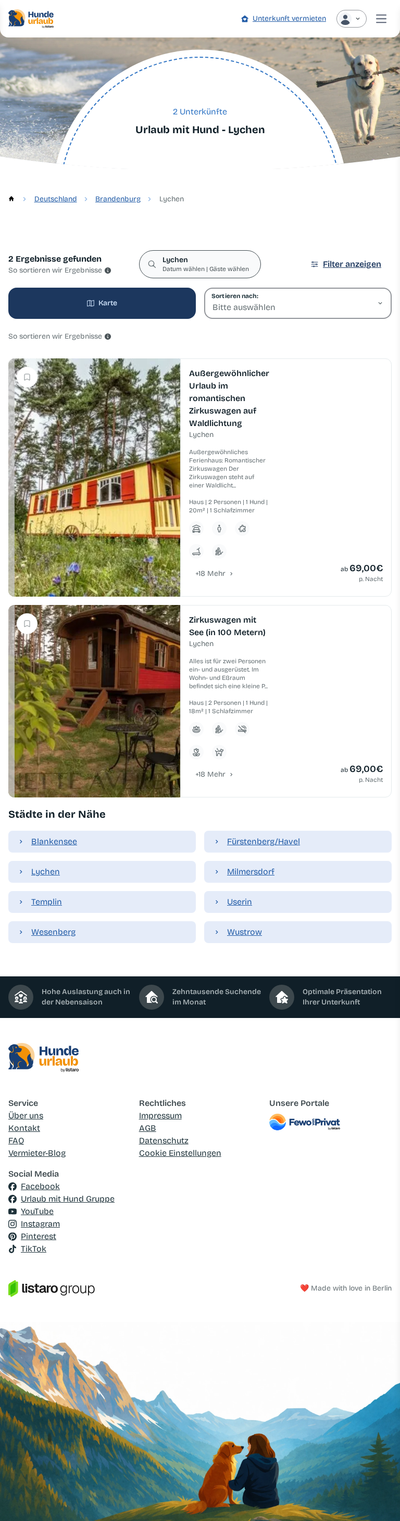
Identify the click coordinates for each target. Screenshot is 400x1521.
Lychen (45, 871)
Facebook (40, 1186)
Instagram (40, 1224)
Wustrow (244, 932)
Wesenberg (53, 932)
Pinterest (38, 1236)
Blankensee (54, 841)
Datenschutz (164, 1140)
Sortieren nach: (234, 296)
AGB (147, 1128)
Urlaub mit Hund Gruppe (68, 1199)
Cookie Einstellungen (180, 1153)
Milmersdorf (250, 871)
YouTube (37, 1211)
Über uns (25, 1115)
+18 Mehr (210, 573)
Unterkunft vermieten (289, 18)
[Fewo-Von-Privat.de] (330, 1122)
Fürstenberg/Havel (263, 841)
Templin (46, 902)
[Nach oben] (377, 1498)
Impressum (160, 1115)
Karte (107, 303)
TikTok (33, 1249)
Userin (239, 902)
